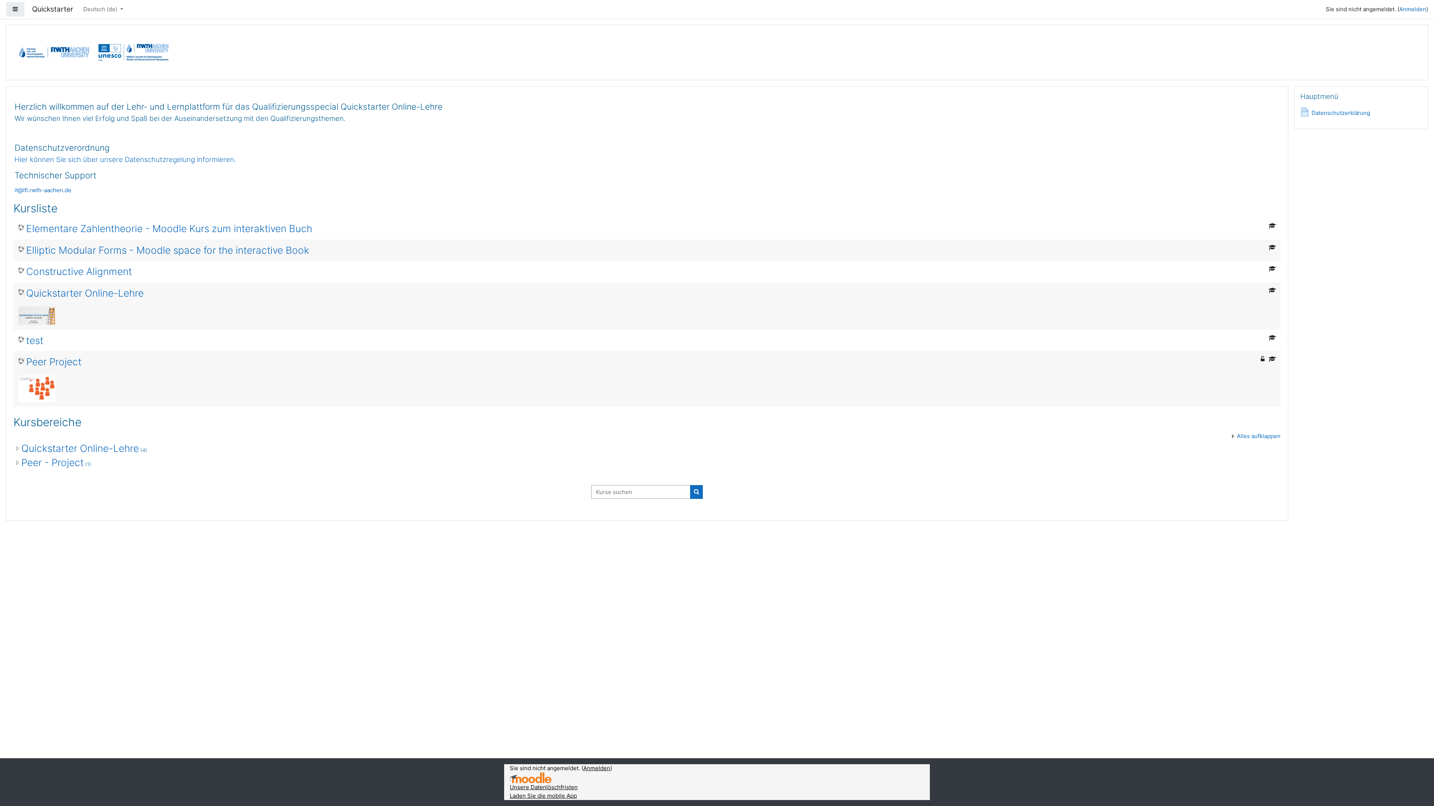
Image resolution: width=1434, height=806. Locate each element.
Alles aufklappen (1259, 436)
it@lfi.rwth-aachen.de (43, 190)
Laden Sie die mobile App (543, 795)
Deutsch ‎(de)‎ (101, 9)
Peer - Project (52, 462)
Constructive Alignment (79, 271)
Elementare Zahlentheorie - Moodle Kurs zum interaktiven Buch (169, 228)
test (34, 340)
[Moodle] (531, 777)
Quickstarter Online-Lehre (85, 293)
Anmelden (1412, 9)
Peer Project (53, 362)
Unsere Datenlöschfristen (544, 787)
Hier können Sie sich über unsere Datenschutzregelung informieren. (125, 159)
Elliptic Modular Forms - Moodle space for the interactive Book (167, 250)
